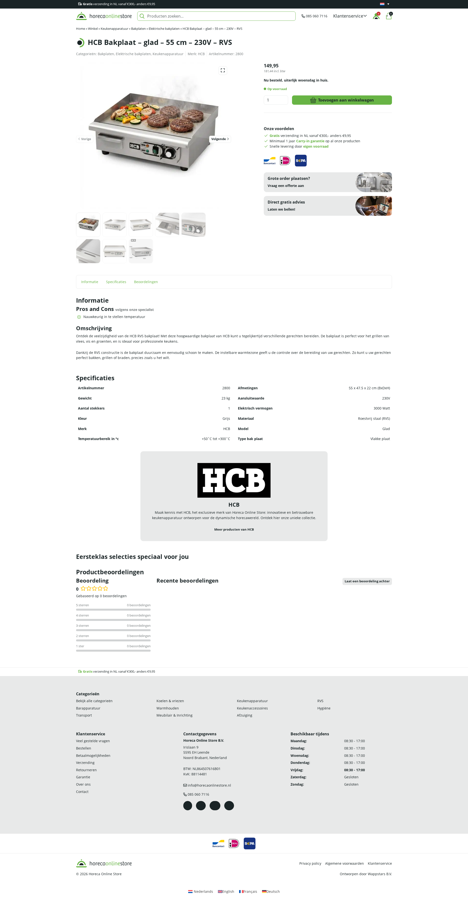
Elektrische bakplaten (164, 29)
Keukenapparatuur (114, 29)
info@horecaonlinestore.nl (209, 785)
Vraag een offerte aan (286, 185)
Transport (84, 715)
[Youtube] (215, 805)
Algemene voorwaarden (344, 863)
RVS (320, 701)
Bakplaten (138, 29)
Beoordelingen (146, 281)
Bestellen (83, 748)
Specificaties (116, 281)
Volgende (218, 139)
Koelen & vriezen (170, 701)
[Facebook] (187, 805)
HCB (201, 53)
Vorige (86, 139)
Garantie (83, 777)
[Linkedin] (229, 805)
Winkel (93, 29)
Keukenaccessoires (252, 708)
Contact (82, 791)
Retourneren (86, 770)
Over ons (83, 784)
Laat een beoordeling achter (367, 581)
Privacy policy (310, 863)
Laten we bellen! (281, 209)
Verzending (85, 762)
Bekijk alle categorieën (94, 701)
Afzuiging (244, 715)
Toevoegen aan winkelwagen (346, 100)
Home (80, 29)
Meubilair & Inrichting (174, 715)
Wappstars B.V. (380, 874)
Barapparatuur (88, 708)
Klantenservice (380, 863)
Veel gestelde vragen (93, 741)
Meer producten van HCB (234, 529)
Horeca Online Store (105, 874)
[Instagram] (201, 805)
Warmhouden (167, 708)
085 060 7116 (316, 16)
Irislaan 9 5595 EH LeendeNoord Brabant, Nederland (205, 752)
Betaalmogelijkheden (93, 755)
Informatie (89, 281)
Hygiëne (324, 708)
